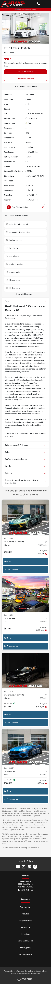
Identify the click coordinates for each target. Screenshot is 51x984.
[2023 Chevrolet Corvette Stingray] (25, 670)
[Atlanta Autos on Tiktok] (34, 866)
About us (25, 913)
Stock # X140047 (9, 691)
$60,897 (8, 552)
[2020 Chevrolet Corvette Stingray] (25, 517)
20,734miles (42, 545)
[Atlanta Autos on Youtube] (23, 866)
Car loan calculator (25, 940)
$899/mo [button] (42, 552)
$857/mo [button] (42, 782)
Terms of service (25, 954)
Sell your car (25, 927)
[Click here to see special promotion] (25, 9)
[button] (38, 3)
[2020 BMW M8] (25, 747)
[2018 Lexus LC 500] (25, 594)
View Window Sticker (20, 207)
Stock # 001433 (8, 615)
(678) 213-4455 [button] (27, 890)
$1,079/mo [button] (41, 705)
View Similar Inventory (25, 78)
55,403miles (42, 774)
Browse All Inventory (25, 72)
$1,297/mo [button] (41, 628)
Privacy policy (25, 947)
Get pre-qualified (25, 920)
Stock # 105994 (8, 538)
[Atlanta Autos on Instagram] (28, 866)
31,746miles (42, 621)
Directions (25, 934)
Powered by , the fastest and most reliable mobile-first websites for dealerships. (25, 972)
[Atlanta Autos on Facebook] (17, 866)
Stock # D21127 (8, 768)
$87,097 (8, 628)
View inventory (25, 907)
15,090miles (42, 698)
